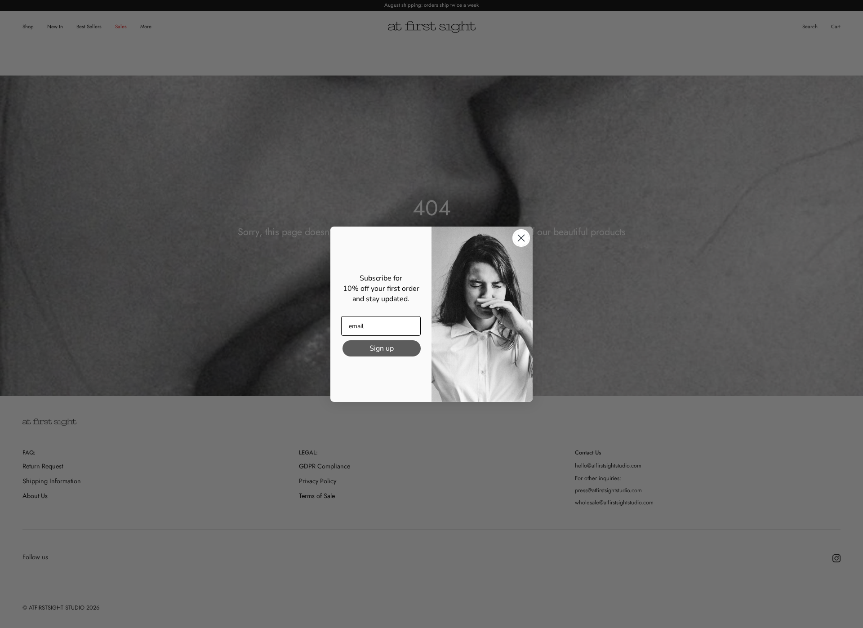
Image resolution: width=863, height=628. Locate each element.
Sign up (381, 348)
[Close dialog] (521, 238)
